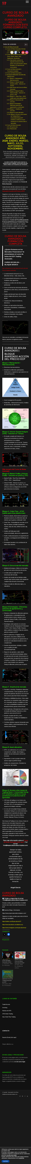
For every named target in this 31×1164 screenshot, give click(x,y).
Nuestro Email (6, 1037)
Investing (5, 1007)
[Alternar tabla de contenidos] (25, 44)
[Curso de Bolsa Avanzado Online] (7, 955)
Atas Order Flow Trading (8, 1017)
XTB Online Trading (7, 1013)
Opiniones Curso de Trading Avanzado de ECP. (7, 980)
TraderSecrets (6, 1004)
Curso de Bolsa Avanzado (11, 47)
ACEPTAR (5, 1161)
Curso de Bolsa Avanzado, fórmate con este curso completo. (16, 49)
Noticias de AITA (6, 1010)
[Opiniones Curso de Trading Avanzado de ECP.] (7, 974)
